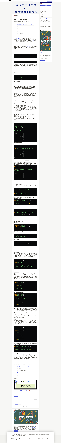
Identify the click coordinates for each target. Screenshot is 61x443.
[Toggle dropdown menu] (36, 378)
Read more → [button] (42, 60)
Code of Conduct (23, 406)
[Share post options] (10, 39)
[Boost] (10, 37)
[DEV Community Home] (10, 1)
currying (23, 21)
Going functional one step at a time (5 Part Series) (25, 24)
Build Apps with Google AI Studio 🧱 (22, 390)
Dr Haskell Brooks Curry (17, 38)
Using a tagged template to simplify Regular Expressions (45, 27)
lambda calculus (34, 44)
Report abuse (27, 406)
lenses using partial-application (28, 83)
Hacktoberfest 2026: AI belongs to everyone (24, 425)
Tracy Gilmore (17, 15)
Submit (16, 404)
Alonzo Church (29, 46)
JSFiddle (29, 364)
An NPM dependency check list (45, 21)
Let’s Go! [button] (13, 441)
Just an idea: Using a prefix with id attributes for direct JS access (45, 24)
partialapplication (26, 21)
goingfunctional (19, 21)
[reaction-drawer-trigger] (10, 30)
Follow (46, 5)
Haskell (33, 40)
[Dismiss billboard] (52, 432)
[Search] (11, 1)
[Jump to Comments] (10, 32)
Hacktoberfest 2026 (33, 427)
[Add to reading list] (10, 35)
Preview (20, 404)
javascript (15, 21)
